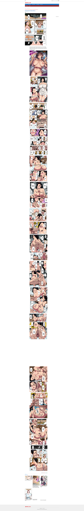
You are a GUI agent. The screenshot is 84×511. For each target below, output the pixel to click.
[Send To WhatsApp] (46, 472)
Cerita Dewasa (29, 4)
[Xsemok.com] (28, 2)
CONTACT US (41, 508)
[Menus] (25, 0)
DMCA (43, 508)
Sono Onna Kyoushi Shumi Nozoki (28, 500)
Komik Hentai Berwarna (30, 9)
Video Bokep (37, 4)
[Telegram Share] (45, 472)
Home (26, 4)
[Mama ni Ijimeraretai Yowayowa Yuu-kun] (36, 494)
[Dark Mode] (58, 0)
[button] (57, 0)
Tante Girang (27, 12)
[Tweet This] (42, 472)
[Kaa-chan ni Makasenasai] (28, 478)
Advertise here (57, 16)
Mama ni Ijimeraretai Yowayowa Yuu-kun (35, 499)
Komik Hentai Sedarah (35, 9)
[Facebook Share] (41, 472)
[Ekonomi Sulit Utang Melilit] (43, 494)
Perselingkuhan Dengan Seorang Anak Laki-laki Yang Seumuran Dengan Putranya (36, 487)
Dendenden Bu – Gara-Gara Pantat (43, 486)
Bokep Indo (41, 4)
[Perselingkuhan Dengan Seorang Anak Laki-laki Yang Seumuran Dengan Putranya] (36, 480)
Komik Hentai (33, 4)
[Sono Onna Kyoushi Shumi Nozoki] (28, 494)
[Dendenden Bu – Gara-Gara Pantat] (43, 481)
